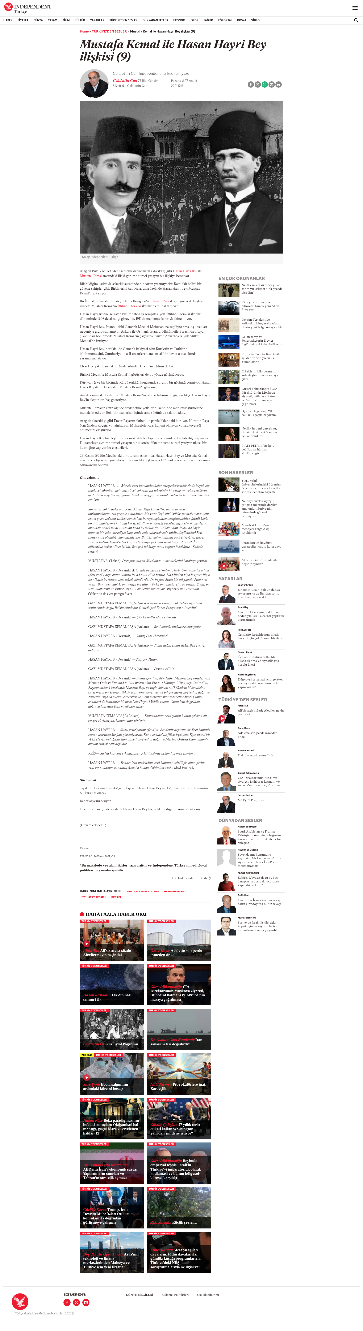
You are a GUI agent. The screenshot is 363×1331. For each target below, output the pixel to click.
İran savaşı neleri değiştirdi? (176, 1042)
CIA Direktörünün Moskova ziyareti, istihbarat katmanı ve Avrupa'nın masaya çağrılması (177, 993)
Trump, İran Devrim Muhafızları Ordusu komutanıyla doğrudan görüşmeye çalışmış (106, 1216)
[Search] (356, 20)
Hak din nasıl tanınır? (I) (108, 997)
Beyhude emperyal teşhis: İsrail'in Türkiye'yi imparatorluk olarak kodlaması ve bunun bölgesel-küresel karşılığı (175, 1169)
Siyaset (23, 20)
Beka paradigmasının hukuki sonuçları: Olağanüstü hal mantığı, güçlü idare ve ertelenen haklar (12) (111, 1127)
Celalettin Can (125, 81)
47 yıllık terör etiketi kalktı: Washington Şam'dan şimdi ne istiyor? (175, 1129)
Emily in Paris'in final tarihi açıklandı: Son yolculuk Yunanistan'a (261, 358)
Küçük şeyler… (173, 1222)
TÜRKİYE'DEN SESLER (123, 20)
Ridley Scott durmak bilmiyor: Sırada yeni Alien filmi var (260, 306)
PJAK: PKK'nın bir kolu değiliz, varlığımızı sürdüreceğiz (258, 449)
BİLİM (66, 20)
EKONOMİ (179, 20)
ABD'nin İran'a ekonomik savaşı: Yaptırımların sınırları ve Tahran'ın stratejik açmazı (110, 1171)
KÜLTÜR (80, 20)
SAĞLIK (208, 20)
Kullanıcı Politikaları (175, 1295)
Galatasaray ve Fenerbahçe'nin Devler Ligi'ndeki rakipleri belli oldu (262, 341)
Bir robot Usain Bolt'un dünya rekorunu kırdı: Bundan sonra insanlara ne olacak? (259, 593)
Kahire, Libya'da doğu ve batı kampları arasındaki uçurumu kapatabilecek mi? (258, 881)
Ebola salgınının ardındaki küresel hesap (105, 1087)
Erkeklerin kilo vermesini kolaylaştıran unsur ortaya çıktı (260, 375)
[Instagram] (85, 1302)
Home (84, 31)
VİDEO (255, 20)
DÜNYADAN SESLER (155, 20)
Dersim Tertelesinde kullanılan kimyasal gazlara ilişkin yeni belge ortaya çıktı (262, 323)
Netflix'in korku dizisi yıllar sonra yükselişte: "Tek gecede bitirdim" (262, 289)
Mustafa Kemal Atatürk (143, 891)
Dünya (38, 20)
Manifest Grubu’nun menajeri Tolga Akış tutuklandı (256, 529)
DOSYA (241, 20)
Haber (8, 20)
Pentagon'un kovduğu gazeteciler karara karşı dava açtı (261, 546)
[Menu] (355, 8)
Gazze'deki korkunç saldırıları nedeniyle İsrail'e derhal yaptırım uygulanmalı (261, 616)
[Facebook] (67, 1302)
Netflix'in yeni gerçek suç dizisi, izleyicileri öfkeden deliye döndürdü (260, 432)
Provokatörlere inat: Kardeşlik (178, 1087)
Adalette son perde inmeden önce (176, 953)
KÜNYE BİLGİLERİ (139, 1295)
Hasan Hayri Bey (185, 271)
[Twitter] (76, 1302)
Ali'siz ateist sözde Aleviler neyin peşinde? (107, 953)
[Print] (278, 84)
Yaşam (52, 20)
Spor (195, 20)
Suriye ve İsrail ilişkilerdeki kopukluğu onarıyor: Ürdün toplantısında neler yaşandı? (257, 926)
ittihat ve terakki (94, 897)
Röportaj (225, 20)
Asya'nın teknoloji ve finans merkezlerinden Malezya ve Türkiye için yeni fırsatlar (111, 1261)
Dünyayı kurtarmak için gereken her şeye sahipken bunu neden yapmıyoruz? (261, 683)
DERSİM (116, 897)
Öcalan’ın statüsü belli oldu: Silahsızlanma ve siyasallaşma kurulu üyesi (258, 661)
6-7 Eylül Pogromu (110, 1044)
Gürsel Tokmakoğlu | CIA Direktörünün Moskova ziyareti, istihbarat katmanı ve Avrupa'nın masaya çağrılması (260, 397)
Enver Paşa (161, 301)
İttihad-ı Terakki (129, 306)
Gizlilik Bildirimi (208, 1295)
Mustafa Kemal (91, 276)
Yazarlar (97, 20)
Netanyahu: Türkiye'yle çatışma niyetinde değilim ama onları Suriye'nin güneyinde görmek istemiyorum (260, 509)
